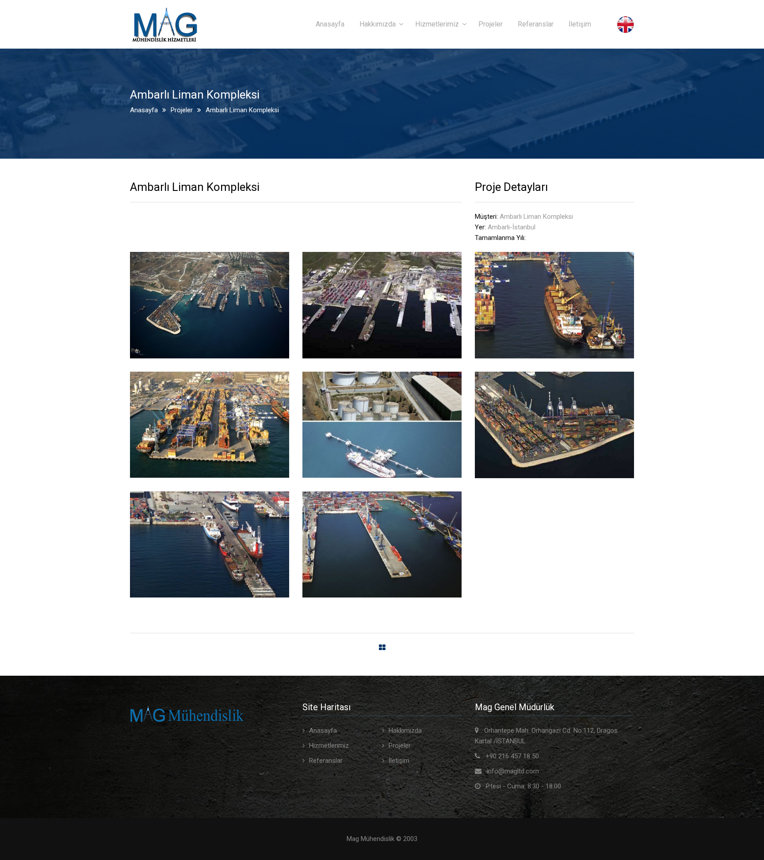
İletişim (580, 24)
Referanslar (536, 24)
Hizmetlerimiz (437, 24)
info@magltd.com (513, 771)
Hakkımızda (377, 24)
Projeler (490, 24)
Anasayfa (330, 24)
